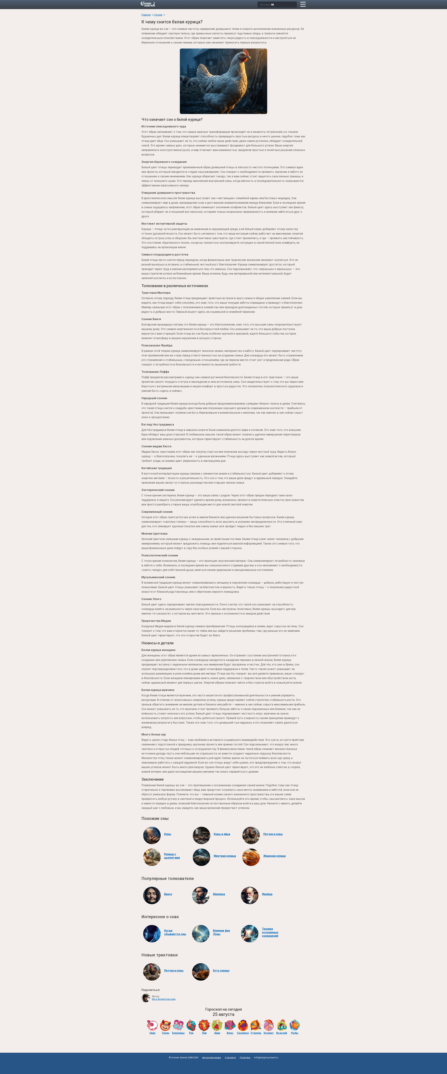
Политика (245, 1057)
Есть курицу (221, 970)
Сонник (158, 14)
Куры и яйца (222, 834)
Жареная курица (274, 856)
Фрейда (267, 894)
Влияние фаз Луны (221, 932)
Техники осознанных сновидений (270, 932)
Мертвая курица (225, 856)
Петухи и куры (273, 834)
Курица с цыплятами (172, 856)
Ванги (168, 894)
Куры (167, 834)
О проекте (230, 1057)
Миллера (219, 894)
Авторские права (211, 1057)
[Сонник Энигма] (148, 4)
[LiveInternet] (223, 1065)
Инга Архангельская (163, 999)
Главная (146, 14)
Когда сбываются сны (175, 932)
